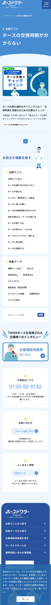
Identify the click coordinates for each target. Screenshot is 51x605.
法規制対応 (34, 293)
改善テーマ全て (15, 268)
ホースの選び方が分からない (21, 185)
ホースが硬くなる (16, 223)
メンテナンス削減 (16, 293)
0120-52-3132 (19, 78)
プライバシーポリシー (21, 588)
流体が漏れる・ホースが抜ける (22, 216)
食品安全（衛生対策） (18, 287)
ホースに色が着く (16, 242)
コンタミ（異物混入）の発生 (21, 197)
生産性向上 (13, 274)
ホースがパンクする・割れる (21, 235)
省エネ (30, 268)
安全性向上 (28, 274)
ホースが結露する (16, 248)
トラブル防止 (14, 300)
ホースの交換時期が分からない (22, 210)
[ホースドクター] (12, 4)
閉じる (25, 599)
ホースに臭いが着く (17, 204)
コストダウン (14, 281)
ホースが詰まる (15, 191)
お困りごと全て (15, 178)
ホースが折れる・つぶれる (20, 229)
